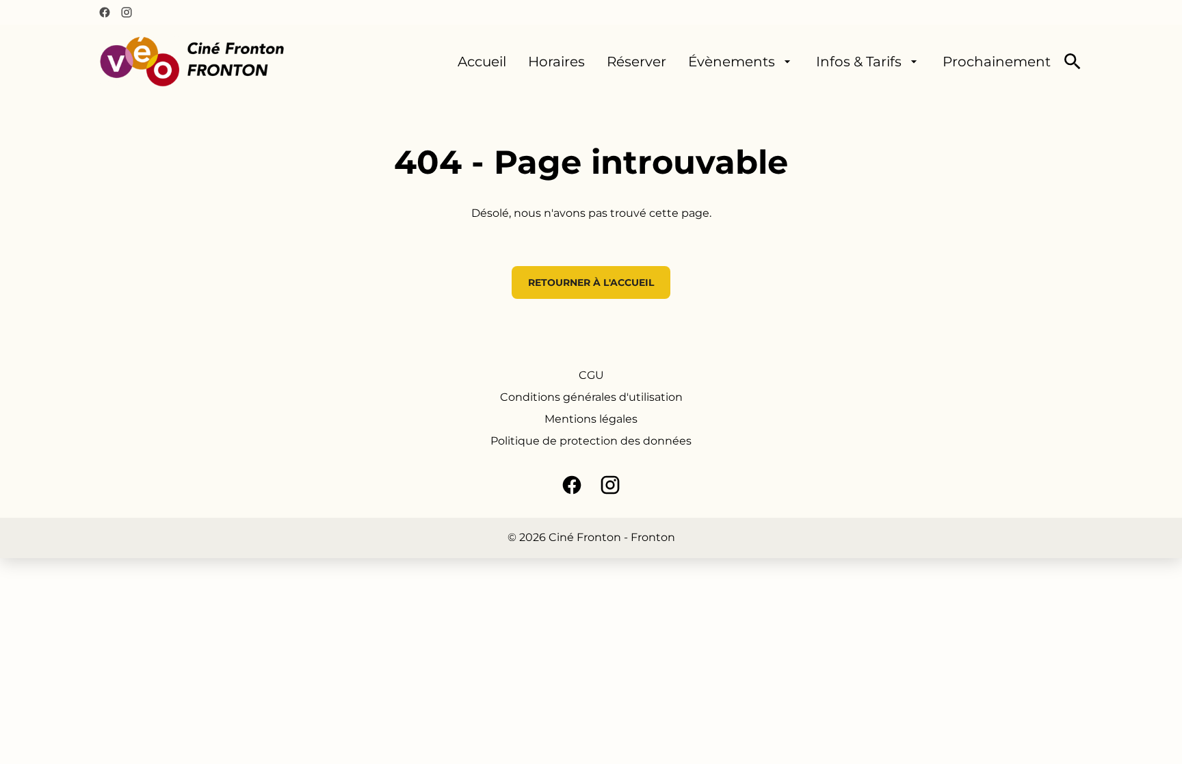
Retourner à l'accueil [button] (591, 282)
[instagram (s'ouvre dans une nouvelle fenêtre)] (126, 12)
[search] (1073, 62)
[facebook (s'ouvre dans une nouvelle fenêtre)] (104, 12)
